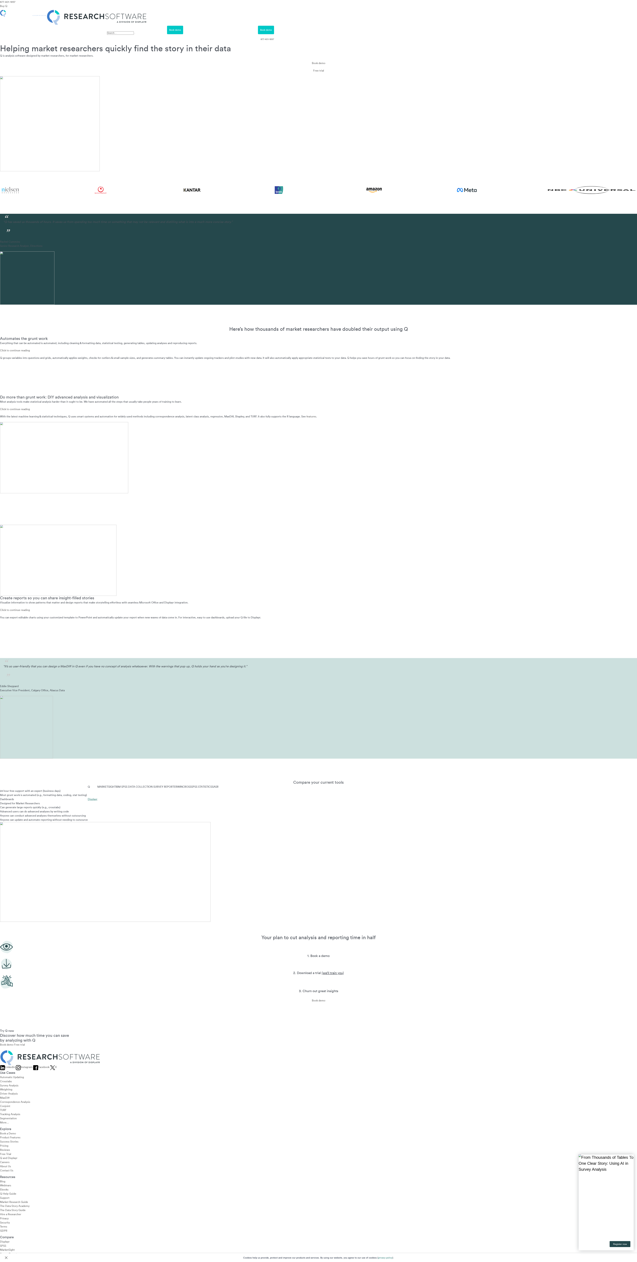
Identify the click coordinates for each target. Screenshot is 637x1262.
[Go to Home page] (73, 11)
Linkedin (10, 1067)
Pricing (53, 30)
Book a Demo (8, 1133)
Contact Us (6, 1170)
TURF (3, 1110)
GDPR (3, 1230)
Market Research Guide (14, 1201)
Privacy (4, 1218)
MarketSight (7, 1249)
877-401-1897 (7, 1)
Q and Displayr (8, 1158)
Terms (3, 1226)
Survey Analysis (9, 1085)
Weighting (6, 1089)
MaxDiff (4, 1097)
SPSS (3, 1245)
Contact (221, 30)
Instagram (27, 1067)
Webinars (5, 1185)
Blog (2, 1181)
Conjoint (5, 1105)
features (311, 416)
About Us (5, 1166)
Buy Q (3, 6)
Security (5, 1222)
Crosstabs (6, 1081)
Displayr (92, 799)
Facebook (43, 1067)
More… (4, 1122)
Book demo (175, 30)
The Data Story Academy (15, 1206)
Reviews (5, 1149)
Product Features (10, 1137)
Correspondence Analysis (15, 1102)
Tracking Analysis (10, 1114)
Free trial (318, 70)
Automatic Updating (12, 1077)
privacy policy (385, 1258)
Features (14, 30)
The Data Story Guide (13, 1210)
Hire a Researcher (10, 1214)
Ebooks (4, 1189)
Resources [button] (95, 30)
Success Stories (9, 1141)
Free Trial (153, 30)
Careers (4, 1162)
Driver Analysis (9, 1093)
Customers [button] (73, 30)
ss (108, 27)
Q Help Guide (8, 1193)
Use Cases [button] (34, 30)
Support (4, 1197)
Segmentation (8, 1118)
